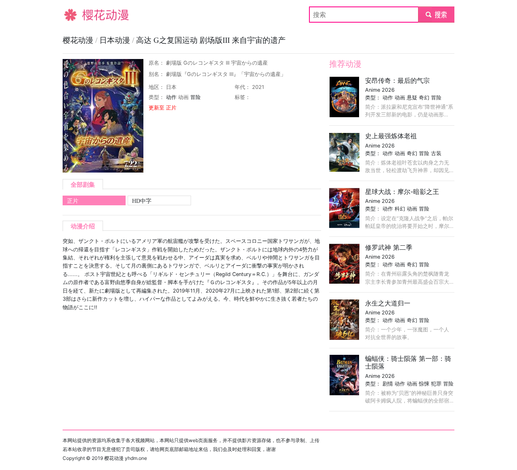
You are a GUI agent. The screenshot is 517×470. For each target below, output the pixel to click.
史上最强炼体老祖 (391, 136)
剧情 (387, 384)
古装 (436, 153)
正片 (72, 201)
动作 (171, 97)
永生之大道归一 (387, 303)
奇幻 (424, 98)
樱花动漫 (75, 15)
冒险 (195, 97)
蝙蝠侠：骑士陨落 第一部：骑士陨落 (408, 362)
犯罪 (436, 384)
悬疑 (412, 98)
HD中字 (141, 201)
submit (436, 15)
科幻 (400, 209)
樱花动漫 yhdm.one (125, 458)
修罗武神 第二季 (388, 247)
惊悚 (424, 384)
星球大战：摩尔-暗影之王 (402, 192)
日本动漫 (115, 40)
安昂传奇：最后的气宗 (397, 80)
